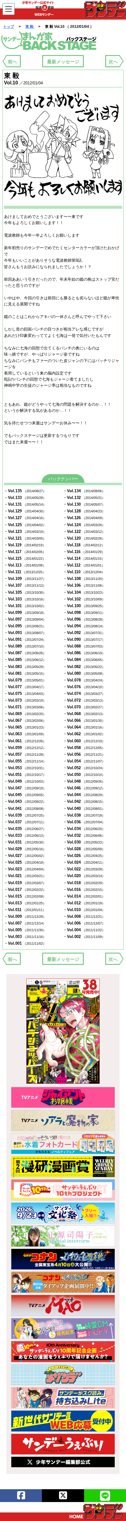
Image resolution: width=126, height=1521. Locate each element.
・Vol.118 (84, 545)
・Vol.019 (25, 882)
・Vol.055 (25, 761)
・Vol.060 (84, 741)
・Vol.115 (25, 558)
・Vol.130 (84, 504)
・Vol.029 (25, 849)
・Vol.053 (25, 768)
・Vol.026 (84, 855)
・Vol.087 (25, 653)
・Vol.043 (25, 801)
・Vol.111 (25, 572)
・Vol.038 (84, 815)
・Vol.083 (25, 666)
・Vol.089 (25, 646)
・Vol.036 (84, 822)
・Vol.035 (25, 828)
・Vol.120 (84, 538)
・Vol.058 (84, 747)
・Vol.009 (25, 916)
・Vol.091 (25, 639)
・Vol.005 (25, 930)
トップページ (96, 1511)
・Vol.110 (84, 572)
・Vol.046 (84, 788)
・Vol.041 (25, 808)
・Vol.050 (84, 774)
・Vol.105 (25, 592)
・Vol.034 (84, 828)
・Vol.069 (25, 713)
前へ (12, 61)
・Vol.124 (84, 524)
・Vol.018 (84, 882)
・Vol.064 (84, 727)
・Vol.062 (84, 734)
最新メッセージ (63, 61)
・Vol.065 (25, 727)
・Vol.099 (25, 612)
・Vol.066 (84, 720)
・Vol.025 (25, 862)
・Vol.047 (25, 788)
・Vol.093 (25, 632)
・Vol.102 (84, 599)
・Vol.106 (84, 585)
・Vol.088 (84, 646)
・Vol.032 (84, 835)
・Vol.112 (84, 565)
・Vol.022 (84, 869)
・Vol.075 (25, 693)
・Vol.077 (25, 687)
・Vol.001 (25, 943)
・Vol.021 (25, 875)
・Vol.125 (25, 524)
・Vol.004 (84, 930)
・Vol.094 (84, 626)
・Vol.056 (84, 754)
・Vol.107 (25, 585)
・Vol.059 (25, 747)
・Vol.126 (84, 517)
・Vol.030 (84, 842)
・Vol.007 (25, 923)
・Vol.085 (25, 659)
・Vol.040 (84, 808)
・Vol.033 (25, 835)
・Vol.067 (25, 720)
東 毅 (30, 26)
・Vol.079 (25, 680)
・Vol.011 (25, 909)
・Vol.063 (25, 734)
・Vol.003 (25, 936)
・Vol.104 (84, 592)
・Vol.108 (84, 578)
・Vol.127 (25, 517)
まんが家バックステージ (49, 41)
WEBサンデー (104, 9)
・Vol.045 (25, 794)
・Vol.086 (84, 653)
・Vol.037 (25, 822)
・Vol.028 (84, 849)
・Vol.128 (84, 511)
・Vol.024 (84, 862)
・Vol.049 (25, 781)
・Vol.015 (25, 896)
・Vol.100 (84, 606)
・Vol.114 (84, 558)
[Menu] (8, 9)
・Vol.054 (84, 761)
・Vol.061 (25, 741)
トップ (8, 26)
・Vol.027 (25, 855)
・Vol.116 (84, 551)
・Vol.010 (84, 909)
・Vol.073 (25, 700)
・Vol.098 (84, 612)
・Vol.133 (25, 497)
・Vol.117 (25, 551)
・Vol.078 (84, 680)
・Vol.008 (84, 916)
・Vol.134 (84, 491)
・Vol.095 (25, 626)
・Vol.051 (25, 774)
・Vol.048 (84, 781)
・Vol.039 (25, 815)
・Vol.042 (84, 801)
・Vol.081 (25, 673)
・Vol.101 (25, 606)
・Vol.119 (25, 545)
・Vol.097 (25, 619)
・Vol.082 (84, 666)
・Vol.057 (25, 754)
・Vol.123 (25, 531)
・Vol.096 (84, 619)
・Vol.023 (25, 869)
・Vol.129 (25, 511)
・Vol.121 (25, 538)
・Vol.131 (25, 504)
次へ (113, 61)
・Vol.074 (84, 693)
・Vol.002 (84, 936)
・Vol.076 (84, 687)
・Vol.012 (84, 903)
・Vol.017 (25, 889)
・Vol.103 (25, 599)
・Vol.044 (84, 794)
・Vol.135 (25, 491)
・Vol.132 (84, 497)
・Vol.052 (84, 768)
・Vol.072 (84, 700)
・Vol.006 (84, 923)
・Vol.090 (84, 639)
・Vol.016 (84, 889)
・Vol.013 (25, 903)
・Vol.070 (84, 707)
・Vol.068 (84, 713)
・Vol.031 (25, 842)
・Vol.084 (84, 659)
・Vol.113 (25, 565)
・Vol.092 (84, 632)
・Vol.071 (25, 707)
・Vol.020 (84, 875)
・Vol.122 (84, 531)
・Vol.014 (84, 896)
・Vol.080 (84, 673)
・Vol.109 (25, 578)
